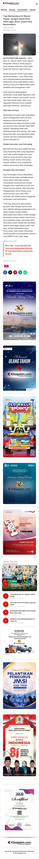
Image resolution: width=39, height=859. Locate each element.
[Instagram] (6, 266)
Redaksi (31, 851)
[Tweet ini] (10, 272)
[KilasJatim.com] (11, 3)
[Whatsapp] (25, 272)
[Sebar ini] (5, 272)
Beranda (7, 851)
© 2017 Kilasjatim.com (19, 853)
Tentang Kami (16, 851)
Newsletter (24, 851)
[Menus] (36, 4)
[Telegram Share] (20, 272)
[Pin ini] (15, 272)
